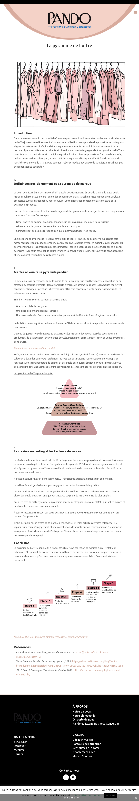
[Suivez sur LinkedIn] (66, 777)
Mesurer (30, 749)
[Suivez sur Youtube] (73, 777)
